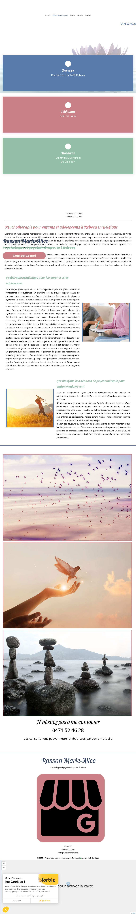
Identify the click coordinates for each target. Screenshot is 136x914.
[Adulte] (67, 585)
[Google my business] (70, 842)
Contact (88, 15)
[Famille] (67, 673)
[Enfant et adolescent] (67, 497)
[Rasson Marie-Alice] (68, 7)
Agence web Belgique (70, 858)
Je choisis (16, 900)
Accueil (47, 15)
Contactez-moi (24, 255)
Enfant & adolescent (60, 15)
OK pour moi (44, 900)
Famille (80, 15)
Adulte (72, 15)
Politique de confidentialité (68, 853)
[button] (5, 909)
